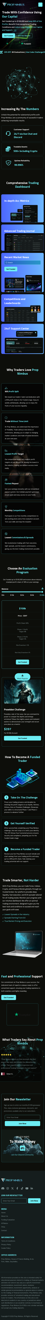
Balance (5, 588)
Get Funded (8, 35)
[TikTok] (22, 1188)
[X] (12, 1188)
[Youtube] (26, 1188)
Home (3, 1212)
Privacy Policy (6, 1244)
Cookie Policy (5, 1248)
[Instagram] (7, 1188)
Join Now (22, 1123)
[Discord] (2, 1188)
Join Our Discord (24, 35)
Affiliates (4, 1223)
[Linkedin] (31, 1188)
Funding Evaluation (8, 1219)
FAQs (3, 1227)
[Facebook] (17, 1188)
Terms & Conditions (8, 1241)
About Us (4, 1216)
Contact (4, 1230)
